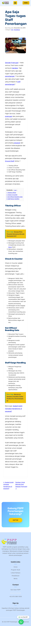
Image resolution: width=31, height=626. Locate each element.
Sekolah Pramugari (11, 63)
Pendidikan (17, 29)
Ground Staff (9, 161)
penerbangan (10, 76)
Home (15, 567)
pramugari (8, 116)
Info (12, 29)
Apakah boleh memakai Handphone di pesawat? (13, 408)
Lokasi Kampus (15, 573)
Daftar (26, 2)
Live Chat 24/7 (24, 617)
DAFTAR (15, 520)
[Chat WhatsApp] (21, 621)
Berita (15, 578)
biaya (10, 247)
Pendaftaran (15, 575)
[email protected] (15, 593)
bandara (15, 68)
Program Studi (15, 570)
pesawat (17, 143)
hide (15, 190)
